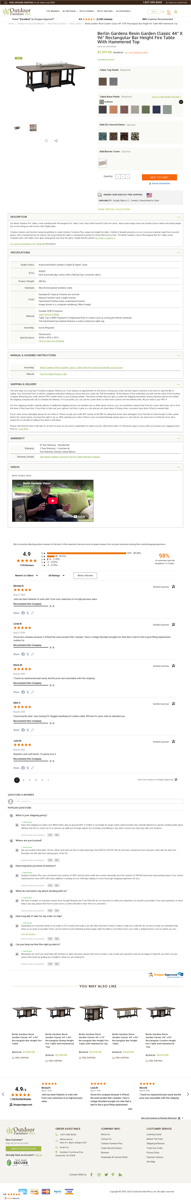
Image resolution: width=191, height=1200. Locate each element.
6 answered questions (105, 59)
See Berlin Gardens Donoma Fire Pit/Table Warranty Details (70, 456)
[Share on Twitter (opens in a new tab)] (28, 613)
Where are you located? (29, 840)
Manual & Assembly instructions (33, 355)
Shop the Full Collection (114, 209)
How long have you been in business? (36, 865)
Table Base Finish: (116, 96)
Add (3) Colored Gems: (117, 124)
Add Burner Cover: (115, 151)
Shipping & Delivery (23, 384)
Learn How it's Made (49, 314)
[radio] (95, 553)
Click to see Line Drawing (51, 341)
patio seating (105, 11)
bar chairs (99, 238)
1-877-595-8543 (152, 2)
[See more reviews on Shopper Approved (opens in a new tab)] (32, 613)
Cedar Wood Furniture (111, 1148)
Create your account (23, 1148)
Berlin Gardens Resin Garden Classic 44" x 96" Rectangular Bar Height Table (125, 1039)
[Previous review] (3, 1094)
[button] (50, 835)
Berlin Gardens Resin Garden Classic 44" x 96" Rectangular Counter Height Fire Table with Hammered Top (161, 1040)
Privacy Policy (153, 1152)
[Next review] (188, 1094)
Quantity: (108, 176)
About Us (105, 1134)
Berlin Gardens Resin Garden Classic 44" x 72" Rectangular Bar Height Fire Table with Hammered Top (94, 1039)
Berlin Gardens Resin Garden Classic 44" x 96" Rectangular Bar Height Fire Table (27, 1039)
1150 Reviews (30, 565)
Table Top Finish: (115, 69)
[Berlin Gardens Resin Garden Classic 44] (27, 1011)
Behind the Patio (155, 1139)
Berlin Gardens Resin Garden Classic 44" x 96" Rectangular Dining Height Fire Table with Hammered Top (59, 1040)
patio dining (87, 11)
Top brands (52, 11)
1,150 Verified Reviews (20, 1099)
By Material (69, 11)
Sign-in (38, 1155)
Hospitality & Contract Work (114, 1157)
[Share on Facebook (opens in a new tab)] (23, 613)
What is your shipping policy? (31, 815)
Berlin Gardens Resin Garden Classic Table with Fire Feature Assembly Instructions (81, 367)
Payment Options (155, 1157)
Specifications (20, 252)
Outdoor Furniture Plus (111, 1143)
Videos (15, 466)
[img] (20, 1095)
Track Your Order (155, 1148)
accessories (123, 11)
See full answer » (28, 934)
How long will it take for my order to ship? (39, 916)
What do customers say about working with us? (41, 891)
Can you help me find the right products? (38, 944)
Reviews (105, 1152)
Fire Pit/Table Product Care (53, 374)
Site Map (151, 1161)
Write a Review (85, 575)
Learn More (23, 429)
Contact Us (106, 1139)
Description (18, 216)
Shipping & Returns (156, 1143)
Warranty (17, 438)
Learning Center (154, 1134)
